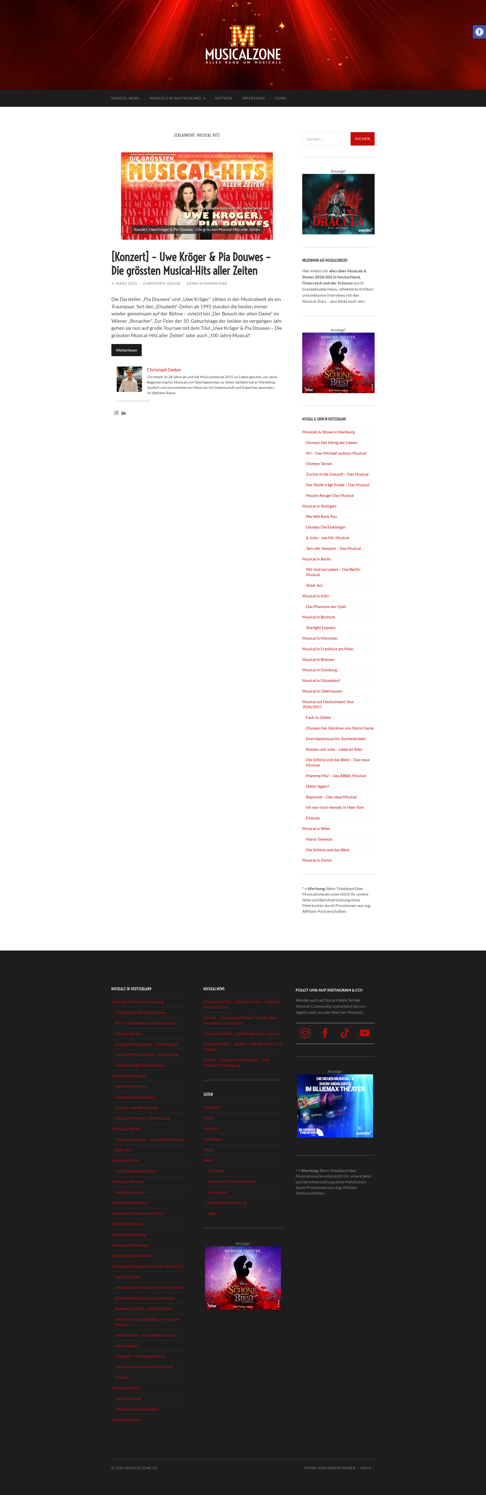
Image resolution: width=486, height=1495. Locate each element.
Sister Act (314, 585)
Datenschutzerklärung (226, 1202)
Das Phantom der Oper (326, 606)
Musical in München (319, 638)
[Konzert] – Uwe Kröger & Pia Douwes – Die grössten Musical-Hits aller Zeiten (191, 264)
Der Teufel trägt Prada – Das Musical (337, 484)
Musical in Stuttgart (319, 505)
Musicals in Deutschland (175, 98)
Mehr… (210, 1160)
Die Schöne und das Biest (328, 849)
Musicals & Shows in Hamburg (328, 431)
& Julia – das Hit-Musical (327, 537)
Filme (280, 98)
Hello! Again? (317, 786)
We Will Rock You (321, 516)
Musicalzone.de (141, 1468)
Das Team (215, 1170)
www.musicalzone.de (133, 400)
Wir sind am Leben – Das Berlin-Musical (149, 1139)
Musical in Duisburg (319, 669)
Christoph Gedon (162, 283)
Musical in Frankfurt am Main (327, 648)
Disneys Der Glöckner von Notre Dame (340, 727)
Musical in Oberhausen (322, 691)
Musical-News (125, 98)
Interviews (253, 98)
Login (212, 1212)
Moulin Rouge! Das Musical (330, 495)
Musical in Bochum (318, 616)
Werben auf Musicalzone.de (231, 1181)
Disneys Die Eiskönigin (326, 526)
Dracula (313, 817)
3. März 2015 (124, 283)
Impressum (217, 1191)
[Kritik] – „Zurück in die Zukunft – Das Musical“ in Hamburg (236, 1062)
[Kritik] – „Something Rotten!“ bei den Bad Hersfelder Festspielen (240, 1020)
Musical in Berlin (316, 558)
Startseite (212, 1107)
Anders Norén (341, 1468)
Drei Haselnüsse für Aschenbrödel (335, 738)
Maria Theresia (319, 839)
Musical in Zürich (317, 860)
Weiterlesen (126, 350)
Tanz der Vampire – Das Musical (333, 548)
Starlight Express (320, 627)
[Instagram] (116, 413)
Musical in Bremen (318, 659)
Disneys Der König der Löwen (331, 442)
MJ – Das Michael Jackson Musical (336, 453)
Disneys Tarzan (319, 463)
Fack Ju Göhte (318, 717)
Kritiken (223, 98)
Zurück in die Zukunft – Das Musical (337, 474)
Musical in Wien (316, 828)
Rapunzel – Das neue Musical (331, 796)
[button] (479, 31)
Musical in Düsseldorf (321, 680)
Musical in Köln (315, 595)
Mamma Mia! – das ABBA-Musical (336, 775)
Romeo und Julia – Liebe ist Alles (334, 749)
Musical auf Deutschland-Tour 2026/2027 (147, 1266)
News (208, 1117)
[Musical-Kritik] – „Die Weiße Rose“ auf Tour (242, 1033)
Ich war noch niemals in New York (335, 807)
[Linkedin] (123, 413)
